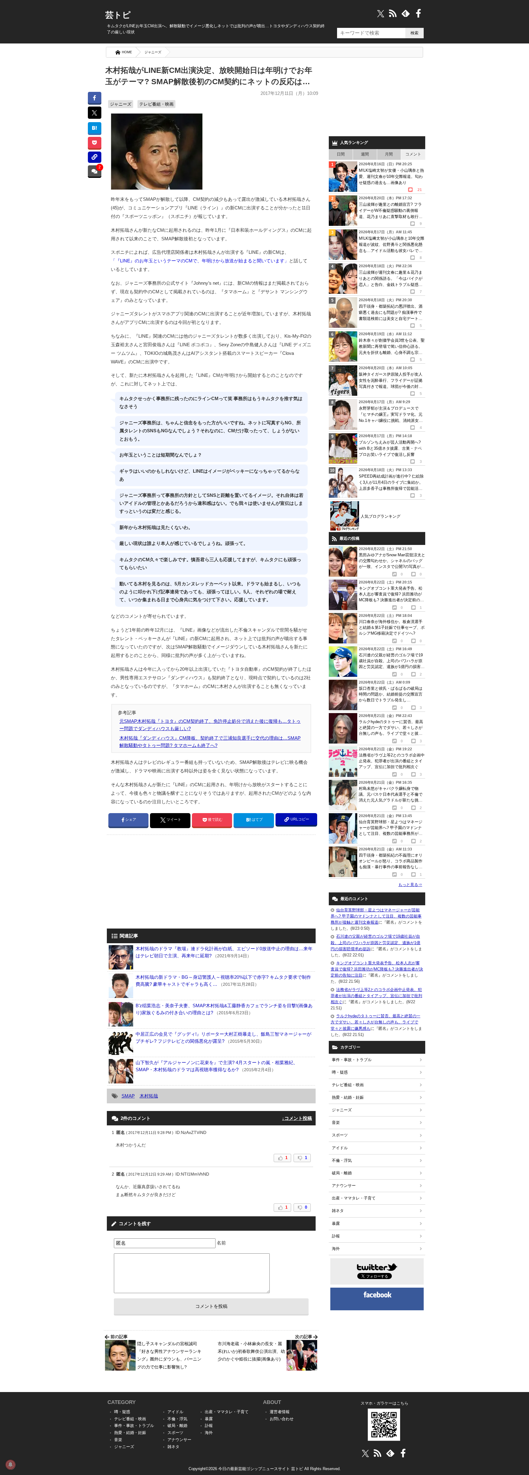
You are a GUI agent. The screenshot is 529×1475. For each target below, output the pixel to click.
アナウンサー (344, 1185)
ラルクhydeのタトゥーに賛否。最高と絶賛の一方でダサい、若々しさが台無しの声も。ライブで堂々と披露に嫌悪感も (375, 1022)
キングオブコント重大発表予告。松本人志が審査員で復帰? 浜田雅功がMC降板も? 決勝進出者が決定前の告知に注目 (377, 969)
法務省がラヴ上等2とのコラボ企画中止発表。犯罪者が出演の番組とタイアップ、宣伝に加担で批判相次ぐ (376, 995)
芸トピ (118, 15)
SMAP (128, 1095)
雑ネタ (338, 1210)
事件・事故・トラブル (352, 1059)
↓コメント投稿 (297, 1118)
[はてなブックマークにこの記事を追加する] (94, 127)
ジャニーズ (152, 52)
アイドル (340, 1148)
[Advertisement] (158, 882)
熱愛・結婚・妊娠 (348, 1097)
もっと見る (410, 884)
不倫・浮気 (342, 1160)
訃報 (336, 1236)
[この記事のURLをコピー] (94, 157)
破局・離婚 (342, 1173)
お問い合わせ (282, 1419)
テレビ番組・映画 (156, 104)
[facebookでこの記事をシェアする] (94, 97)
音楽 (336, 1122)
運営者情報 (280, 1411)
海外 (336, 1248)
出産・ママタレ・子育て (354, 1198)
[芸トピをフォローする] (380, 13)
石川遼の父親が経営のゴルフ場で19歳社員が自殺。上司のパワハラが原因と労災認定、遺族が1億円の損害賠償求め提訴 (375, 942)
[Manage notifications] (10, 1464)
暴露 (336, 1223)
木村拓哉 (149, 1095)
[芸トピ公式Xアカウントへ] (365, 1453)
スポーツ (340, 1135)
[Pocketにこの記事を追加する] (94, 142)
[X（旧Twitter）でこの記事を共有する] (94, 113)
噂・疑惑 (340, 1072)
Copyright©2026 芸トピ (265, 1468)
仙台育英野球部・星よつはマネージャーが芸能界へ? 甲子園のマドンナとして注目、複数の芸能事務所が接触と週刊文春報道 (376, 916)
